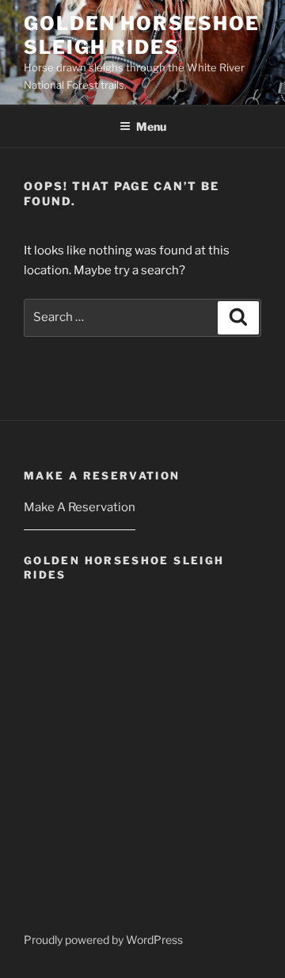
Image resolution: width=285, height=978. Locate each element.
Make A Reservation (79, 507)
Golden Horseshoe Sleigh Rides (142, 35)
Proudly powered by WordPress (103, 939)
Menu (151, 126)
